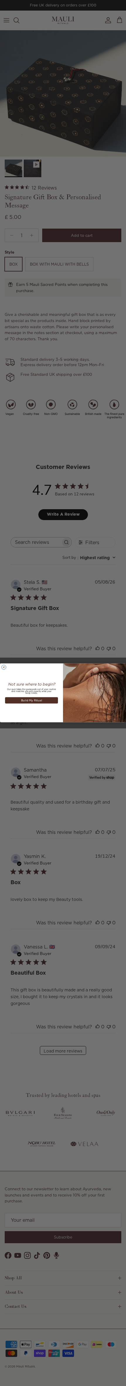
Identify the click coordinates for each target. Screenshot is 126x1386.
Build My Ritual (31, 700)
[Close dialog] (3, 667)
